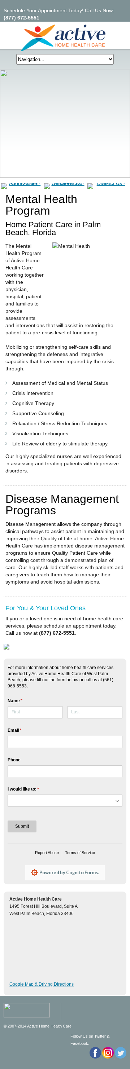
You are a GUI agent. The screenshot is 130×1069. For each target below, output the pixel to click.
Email (23, 730)
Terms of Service (80, 852)
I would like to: (32, 789)
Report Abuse (47, 852)
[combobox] (65, 801)
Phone (14, 759)
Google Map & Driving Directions (41, 984)
